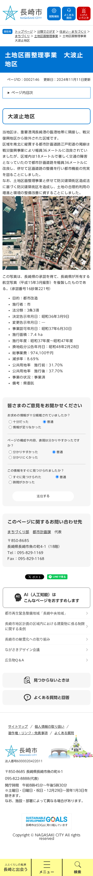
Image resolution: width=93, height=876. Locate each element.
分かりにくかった (25, 457)
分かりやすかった (25, 451)
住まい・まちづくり (73, 31)
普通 (50, 421)
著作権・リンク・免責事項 (28, 733)
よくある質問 (64, 733)
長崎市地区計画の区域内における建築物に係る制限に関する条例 (45, 626)
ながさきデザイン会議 (22, 650)
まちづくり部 (18, 532)
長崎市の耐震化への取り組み (27, 639)
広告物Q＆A (14, 660)
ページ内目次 (22, 92)
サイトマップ (18, 726)
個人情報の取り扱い (49, 726)
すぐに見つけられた (27, 476)
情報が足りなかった (27, 427)
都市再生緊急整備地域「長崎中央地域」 (36, 613)
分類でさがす (46, 31)
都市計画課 (42, 532)
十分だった (21, 421)
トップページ (24, 31)
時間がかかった (24, 482)
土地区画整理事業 (46, 35)
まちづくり (22, 35)
